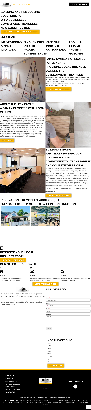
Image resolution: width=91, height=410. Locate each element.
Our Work (26, 4)
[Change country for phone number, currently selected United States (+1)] (47, 305)
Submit (49, 328)
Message (48, 314)
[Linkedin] (75, 386)
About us (16, 4)
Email (48, 308)
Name (48, 297)
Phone (48, 303)
